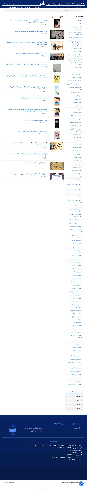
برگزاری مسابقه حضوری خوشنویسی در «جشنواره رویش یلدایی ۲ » (30, 31)
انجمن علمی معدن (77, 275)
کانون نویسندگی (77, 67)
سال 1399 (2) (78, 404)
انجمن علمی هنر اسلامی (75, 295)
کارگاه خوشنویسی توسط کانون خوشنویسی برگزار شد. (33, 98)
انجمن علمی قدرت (77, 285)
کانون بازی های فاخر (76, 125)
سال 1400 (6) (78, 400)
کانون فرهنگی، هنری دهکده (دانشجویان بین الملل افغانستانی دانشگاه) (75, 43)
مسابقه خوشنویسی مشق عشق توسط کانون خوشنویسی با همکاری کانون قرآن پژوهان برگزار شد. (26, 77)
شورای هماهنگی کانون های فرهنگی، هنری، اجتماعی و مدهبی (75, 62)
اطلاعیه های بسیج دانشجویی (74, 84)
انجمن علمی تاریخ (77, 247)
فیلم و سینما (24, 7)
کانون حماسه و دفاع (76, 170)
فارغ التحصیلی (77, 48)
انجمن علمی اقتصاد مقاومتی (74, 344)
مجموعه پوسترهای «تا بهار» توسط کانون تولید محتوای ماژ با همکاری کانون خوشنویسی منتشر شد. (27, 88)
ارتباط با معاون (45, 4)
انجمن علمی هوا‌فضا (76, 329)
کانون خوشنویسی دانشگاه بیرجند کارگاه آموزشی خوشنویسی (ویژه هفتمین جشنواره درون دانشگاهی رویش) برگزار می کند (27, 110)
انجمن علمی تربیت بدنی (75, 381)
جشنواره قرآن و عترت (76, 92)
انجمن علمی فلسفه (76, 255)
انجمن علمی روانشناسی (75, 310)
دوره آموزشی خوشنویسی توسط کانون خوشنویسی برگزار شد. (31, 53)
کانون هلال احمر (77, 161)
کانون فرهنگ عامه (77, 167)
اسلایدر (79, 388)
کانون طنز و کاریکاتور (76, 151)
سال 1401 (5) (78, 396)
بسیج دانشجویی (77, 206)
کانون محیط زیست (76, 164)
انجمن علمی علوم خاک (76, 356)
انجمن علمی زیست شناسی (75, 262)
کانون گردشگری (77, 157)
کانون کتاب (78, 106)
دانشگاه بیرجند (78, 428)
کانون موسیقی (78, 99)
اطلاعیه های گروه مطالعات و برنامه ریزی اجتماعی (75, 28)
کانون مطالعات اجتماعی (75, 122)
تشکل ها (57, 7)
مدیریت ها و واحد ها (67, 7)
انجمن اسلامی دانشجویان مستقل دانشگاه (75, 210)
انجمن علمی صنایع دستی (75, 302)
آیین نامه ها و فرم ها (13, 7)
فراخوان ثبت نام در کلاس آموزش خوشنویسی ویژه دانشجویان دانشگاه (29, 174)
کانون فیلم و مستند (76, 77)
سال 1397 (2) (78, 409)
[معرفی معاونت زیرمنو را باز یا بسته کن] (74, 7)
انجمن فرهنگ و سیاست (75, 220)
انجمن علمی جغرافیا (76, 240)
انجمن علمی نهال (77, 347)
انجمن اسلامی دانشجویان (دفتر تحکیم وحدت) (75, 215)
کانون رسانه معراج (77, 134)
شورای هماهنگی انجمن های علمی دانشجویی (75, 56)
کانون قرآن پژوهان (77, 112)
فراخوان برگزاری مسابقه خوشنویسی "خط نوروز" (35, 163)
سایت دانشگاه (75, 4)
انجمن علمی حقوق (77, 243)
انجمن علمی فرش (77, 298)
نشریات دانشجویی (34, 7)
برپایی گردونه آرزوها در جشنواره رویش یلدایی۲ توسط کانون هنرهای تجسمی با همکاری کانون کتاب (26, 43)
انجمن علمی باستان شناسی (75, 292)
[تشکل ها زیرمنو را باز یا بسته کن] (53, 7)
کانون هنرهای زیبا (77, 51)
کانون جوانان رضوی (76, 147)
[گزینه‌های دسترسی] (81, 483)
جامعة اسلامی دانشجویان (75, 223)
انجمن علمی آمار (77, 322)
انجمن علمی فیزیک (76, 265)
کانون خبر (79, 109)
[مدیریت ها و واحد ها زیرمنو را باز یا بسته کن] (61, 7)
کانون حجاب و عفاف (76, 119)
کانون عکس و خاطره (76, 74)
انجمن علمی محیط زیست (75, 378)
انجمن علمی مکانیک (76, 272)
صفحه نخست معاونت (63, 4)
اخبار (73, 10)
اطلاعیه (79, 20)
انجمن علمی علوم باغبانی (75, 368)
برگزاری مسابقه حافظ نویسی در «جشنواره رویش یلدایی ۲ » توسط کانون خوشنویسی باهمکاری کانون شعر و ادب (28, 21)
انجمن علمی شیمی (76, 259)
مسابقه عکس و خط (42, 145)
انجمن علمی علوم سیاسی (75, 226)
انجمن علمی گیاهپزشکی (75, 371)
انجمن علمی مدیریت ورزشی (74, 384)
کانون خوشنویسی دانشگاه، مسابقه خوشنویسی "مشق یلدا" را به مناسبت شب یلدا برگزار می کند (26, 155)
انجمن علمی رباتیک (76, 341)
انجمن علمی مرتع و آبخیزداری (74, 374)
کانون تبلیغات (78, 144)
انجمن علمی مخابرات (76, 288)
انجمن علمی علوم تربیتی (75, 314)
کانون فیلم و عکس (77, 141)
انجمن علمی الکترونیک (76, 282)
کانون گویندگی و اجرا (76, 116)
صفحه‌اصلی (79, 10)
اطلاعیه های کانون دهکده (75, 37)
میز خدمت (53, 4)
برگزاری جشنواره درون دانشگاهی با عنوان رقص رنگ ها (32, 131)
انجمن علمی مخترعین (76, 332)
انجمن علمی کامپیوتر (76, 279)
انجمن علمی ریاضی (76, 325)
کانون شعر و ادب (77, 137)
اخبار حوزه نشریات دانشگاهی (74, 81)
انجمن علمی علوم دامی (75, 359)
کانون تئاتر (79, 96)
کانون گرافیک (78, 71)
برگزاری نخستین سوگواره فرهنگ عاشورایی (36, 120)
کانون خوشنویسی (77, 102)
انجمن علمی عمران (77, 269)
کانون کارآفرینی (77, 154)
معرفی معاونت (79, 7)
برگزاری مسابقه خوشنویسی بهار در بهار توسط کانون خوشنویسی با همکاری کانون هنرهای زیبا (26, 66)
